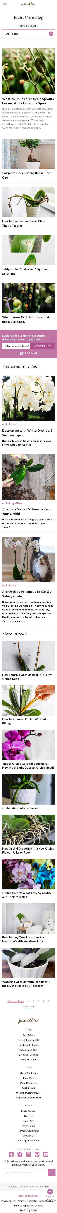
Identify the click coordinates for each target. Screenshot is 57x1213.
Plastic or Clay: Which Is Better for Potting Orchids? (28, 1200)
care (28, 1067)
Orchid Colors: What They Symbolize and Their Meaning (27, 895)
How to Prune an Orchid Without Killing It (24, 721)
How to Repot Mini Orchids (28, 1205)
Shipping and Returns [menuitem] (28, 1140)
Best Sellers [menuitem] (28, 1035)
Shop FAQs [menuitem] (28, 1120)
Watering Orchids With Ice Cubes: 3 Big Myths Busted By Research (26, 983)
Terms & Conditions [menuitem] (28, 1130)
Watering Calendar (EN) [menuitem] (28, 1092)
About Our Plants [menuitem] (28, 1073)
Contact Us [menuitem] (29, 1135)
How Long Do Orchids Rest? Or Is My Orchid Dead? (27, 676)
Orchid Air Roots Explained (20, 808)
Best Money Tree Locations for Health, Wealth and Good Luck (23, 939)
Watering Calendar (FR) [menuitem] (28, 1097)
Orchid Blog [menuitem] (28, 1087)
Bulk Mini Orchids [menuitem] (28, 1054)
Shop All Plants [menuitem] (28, 1059)
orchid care (9, 424)
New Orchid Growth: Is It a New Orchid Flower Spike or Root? (28, 850)
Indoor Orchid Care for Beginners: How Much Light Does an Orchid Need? (28, 765)
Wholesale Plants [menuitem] (29, 1049)
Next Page (28, 1006)
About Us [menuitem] (29, 1116)
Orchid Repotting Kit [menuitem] (29, 1040)
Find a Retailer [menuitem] (28, 1111)
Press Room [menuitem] (28, 1125)
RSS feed (31, 353)
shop (28, 1029)
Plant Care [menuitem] (28, 1078)
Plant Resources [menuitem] (28, 1082)
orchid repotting (12, 503)
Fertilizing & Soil (28, 1210)
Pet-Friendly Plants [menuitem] (29, 1044)
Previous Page (15, 1001)
